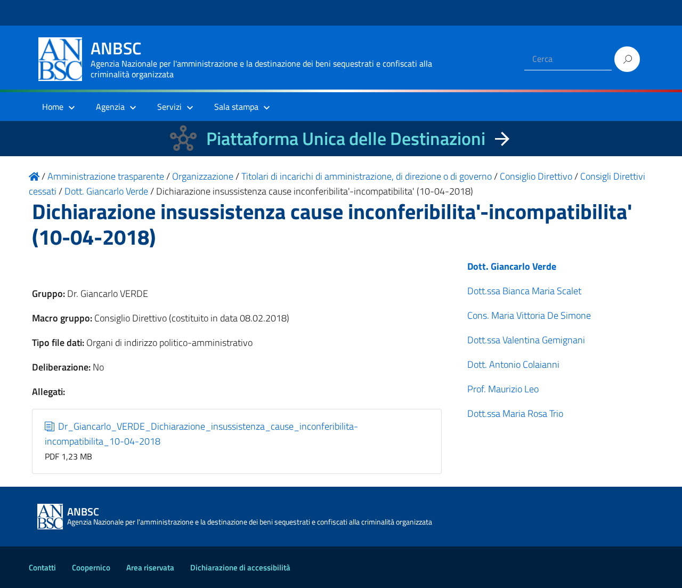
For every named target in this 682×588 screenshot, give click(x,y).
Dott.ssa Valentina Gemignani (526, 340)
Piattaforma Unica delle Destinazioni (345, 138)
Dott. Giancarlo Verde (511, 266)
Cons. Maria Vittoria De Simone (529, 315)
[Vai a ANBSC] (34, 176)
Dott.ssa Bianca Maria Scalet (524, 291)
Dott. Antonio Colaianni (513, 364)
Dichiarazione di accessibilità (240, 567)
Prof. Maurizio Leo (503, 389)
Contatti (42, 567)
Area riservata (150, 567)
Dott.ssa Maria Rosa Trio (515, 413)
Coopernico (91, 567)
